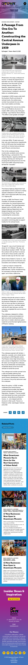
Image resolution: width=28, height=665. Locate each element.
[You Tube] (16, 652)
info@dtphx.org (14, 626)
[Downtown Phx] (14, 611)
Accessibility (14, 662)
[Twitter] (20, 652)
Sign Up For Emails (14, 599)
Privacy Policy (14, 660)
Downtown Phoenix (13, 657)
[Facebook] (8, 652)
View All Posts (7, 427)
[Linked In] (12, 652)
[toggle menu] (25, 3)
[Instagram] (4, 652)
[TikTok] (24, 652)
